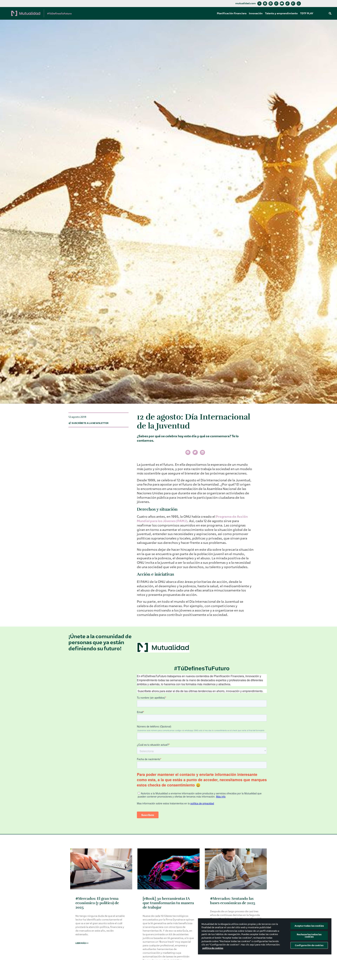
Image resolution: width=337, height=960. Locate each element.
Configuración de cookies (309, 945)
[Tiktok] (287, 3)
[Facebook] (265, 3)
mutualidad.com (245, 3)
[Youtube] (282, 3)
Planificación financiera (231, 13)
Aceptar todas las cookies (309, 925)
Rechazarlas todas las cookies (309, 935)
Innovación (256, 13)
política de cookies (212, 948)
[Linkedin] (271, 3)
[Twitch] (293, 3)
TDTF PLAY (306, 13)
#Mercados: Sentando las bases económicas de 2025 (232, 900)
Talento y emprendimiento (281, 13)
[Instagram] (276, 3)
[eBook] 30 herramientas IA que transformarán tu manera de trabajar (168, 903)
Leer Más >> (81, 943)
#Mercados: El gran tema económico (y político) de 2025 (97, 903)
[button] (330, 13)
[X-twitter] (259, 3)
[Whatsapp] (299, 3)
